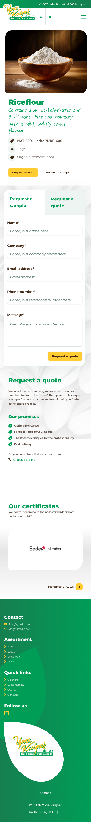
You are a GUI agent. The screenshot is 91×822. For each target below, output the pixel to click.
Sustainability (15, 684)
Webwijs (53, 812)
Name (13, 223)
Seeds (11, 651)
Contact (12, 694)
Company (16, 246)
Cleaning (13, 679)
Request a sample (58, 172)
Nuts (10, 646)
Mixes (11, 661)
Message (16, 315)
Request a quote (23, 172)
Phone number (21, 292)
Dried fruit (13, 656)
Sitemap (45, 792)
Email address (20, 269)
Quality (11, 689)
